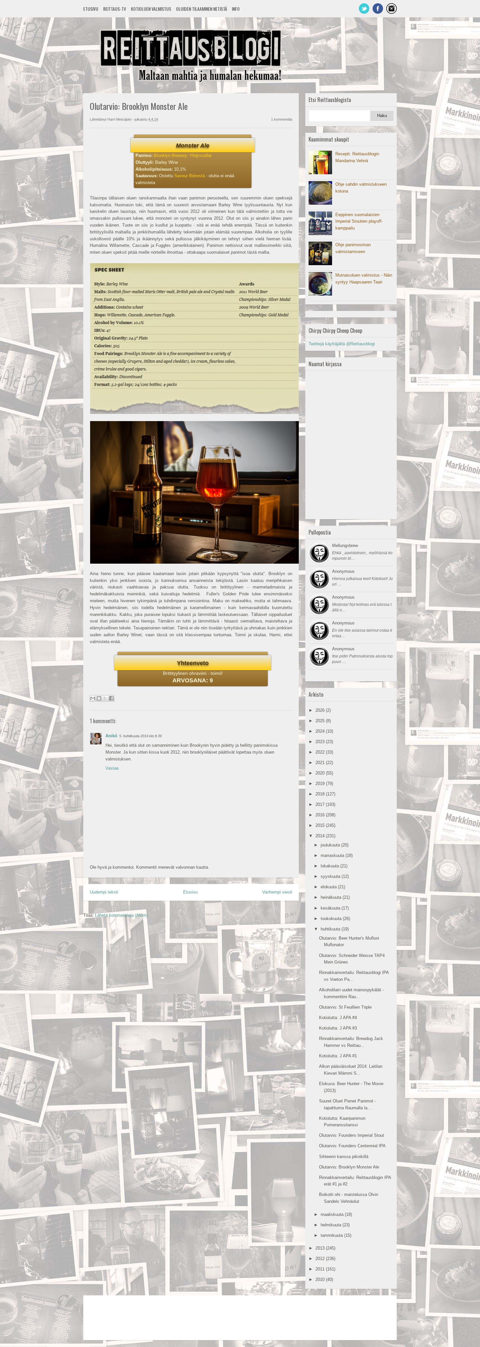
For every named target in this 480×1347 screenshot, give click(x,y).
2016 (320, 814)
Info (236, 8)
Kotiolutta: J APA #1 (338, 1055)
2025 (320, 720)
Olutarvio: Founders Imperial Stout (351, 1135)
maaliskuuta (333, 1214)
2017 (320, 804)
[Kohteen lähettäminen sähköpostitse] (92, 698)
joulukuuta (331, 845)
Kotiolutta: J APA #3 (338, 1028)
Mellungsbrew (345, 545)
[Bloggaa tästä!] (99, 698)
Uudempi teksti (104, 892)
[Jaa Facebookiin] (111, 698)
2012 (320, 1258)
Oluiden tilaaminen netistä (201, 8)
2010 (320, 1279)
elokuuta (329, 886)
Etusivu (90, 8)
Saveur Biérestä (189, 175)
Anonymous (343, 571)
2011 (320, 1269)
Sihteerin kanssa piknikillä (343, 1156)
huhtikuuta (331, 929)
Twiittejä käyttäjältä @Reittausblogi (342, 343)
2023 (320, 741)
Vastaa (112, 768)
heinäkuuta (332, 897)
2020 (320, 773)
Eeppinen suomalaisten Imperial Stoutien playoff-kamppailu (359, 221)
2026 (320, 710)
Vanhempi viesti (277, 892)
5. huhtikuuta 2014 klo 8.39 (140, 736)
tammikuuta (332, 1235)
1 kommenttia (281, 119)
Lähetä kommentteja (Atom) (121, 915)
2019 (320, 783)
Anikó (111, 735)
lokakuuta (330, 865)
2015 (320, 825)
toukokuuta (332, 918)
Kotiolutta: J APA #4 (338, 1017)
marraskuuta (333, 855)
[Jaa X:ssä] (105, 698)
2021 (320, 762)
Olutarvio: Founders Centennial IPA (352, 1145)
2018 (320, 794)
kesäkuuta (331, 908)
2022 (320, 752)
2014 (320, 835)
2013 (320, 1248)
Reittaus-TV (114, 8)
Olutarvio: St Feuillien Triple (345, 1007)
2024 (320, 731)
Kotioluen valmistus (151, 8)
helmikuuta (332, 1224)
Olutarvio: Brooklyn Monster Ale (349, 1167)
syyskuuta (331, 876)
